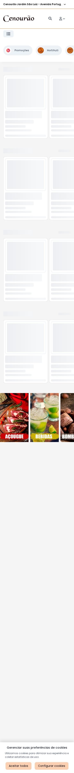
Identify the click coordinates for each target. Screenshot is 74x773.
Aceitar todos (18, 766)
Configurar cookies (51, 766)
